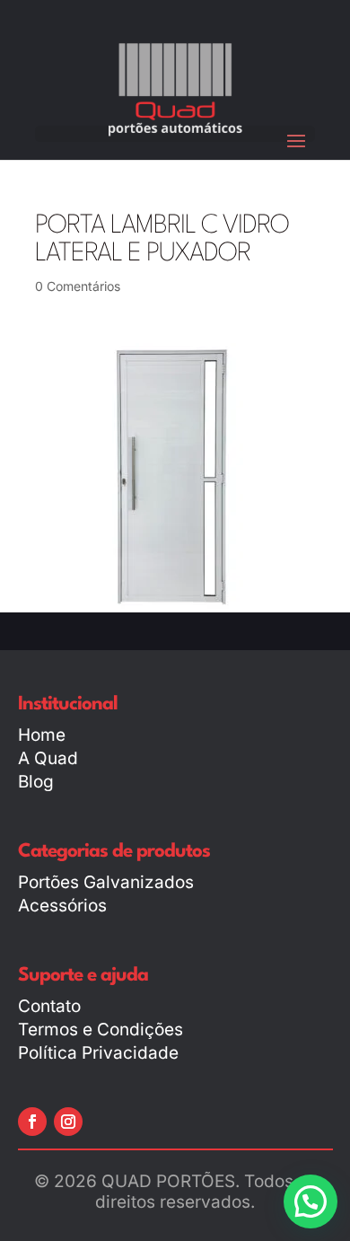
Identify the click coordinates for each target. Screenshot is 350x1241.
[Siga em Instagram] (68, 1121)
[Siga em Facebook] (32, 1121)
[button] (310, 1201)
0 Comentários (77, 286)
